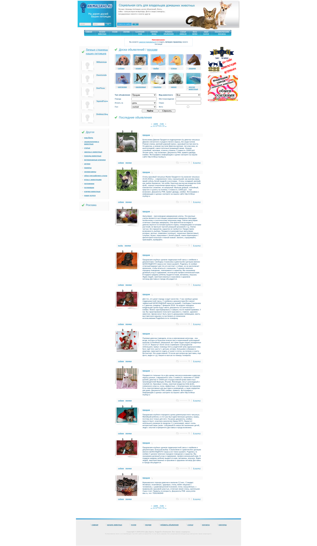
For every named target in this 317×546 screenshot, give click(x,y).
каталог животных (114, 525)
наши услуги (90, 195)
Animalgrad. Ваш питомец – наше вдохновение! (99, 10)
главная (95, 525)
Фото (161, 107)
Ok (109, 23)
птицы (174, 68)
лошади (192, 68)
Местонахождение (166, 99)
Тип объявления (122, 95)
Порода (118, 99)
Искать (139, 26)
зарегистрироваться (147, 42)
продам (152, 49)
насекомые (141, 87)
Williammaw (101, 62)
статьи (87, 148)
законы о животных (93, 152)
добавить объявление (169, 525)
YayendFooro (102, 101)
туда (162, 124)
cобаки (121, 68)
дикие (173, 87)
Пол (116, 107)
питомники (89, 184)
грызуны (157, 87)
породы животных (92, 156)
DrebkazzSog (102, 114)
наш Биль (88, 138)
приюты (87, 168)
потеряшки (89, 187)
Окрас (161, 103)
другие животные (193, 88)
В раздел (197, 163)
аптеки (87, 164)
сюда (156, 124)
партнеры (223, 525)
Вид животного (166, 95)
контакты (206, 525)
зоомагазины (90, 172)
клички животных (92, 191)
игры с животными (93, 180)
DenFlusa (100, 88)
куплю (133, 525)
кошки (138, 68)
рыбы (156, 68)
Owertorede (101, 75)
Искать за (119, 103)
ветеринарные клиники (95, 160)
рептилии (122, 87)
